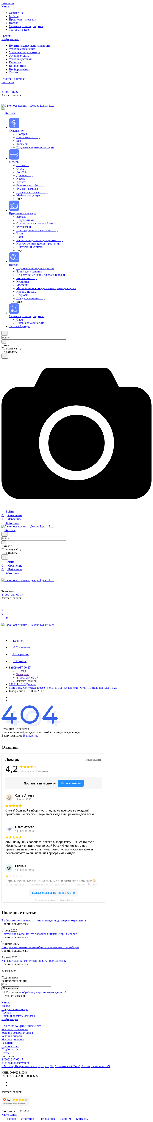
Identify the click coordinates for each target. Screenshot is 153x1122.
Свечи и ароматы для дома (18, 1015)
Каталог (6, 1002)
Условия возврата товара (17, 1032)
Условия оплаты (11, 1036)
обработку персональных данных (43, 992)
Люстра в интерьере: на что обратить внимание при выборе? (40, 947)
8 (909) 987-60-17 (12, 91)
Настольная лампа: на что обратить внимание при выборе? (39, 933)
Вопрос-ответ (10, 1046)
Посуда (6, 1012)
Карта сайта (9, 1114)
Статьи (5, 1052)
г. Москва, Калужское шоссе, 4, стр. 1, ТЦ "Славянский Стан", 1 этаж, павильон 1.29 (63, 687)
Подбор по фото (11, 1049)
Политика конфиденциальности (21, 1026)
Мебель (6, 1005)
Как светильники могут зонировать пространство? (33, 960)
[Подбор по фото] (76, 507)
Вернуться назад (11, 735)
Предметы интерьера (14, 1009)
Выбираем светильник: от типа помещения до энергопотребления (43, 920)
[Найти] (4, 356)
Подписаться (10, 988)
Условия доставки (12, 1039)
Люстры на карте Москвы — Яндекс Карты (54, 900)
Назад (22, 670)
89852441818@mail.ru (22, 684)
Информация (9, 1019)
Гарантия (7, 1042)
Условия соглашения (14, 1029)
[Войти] (3, 606)
